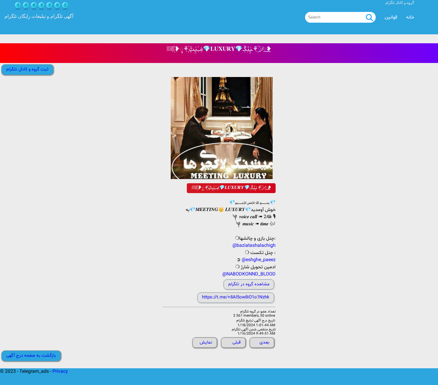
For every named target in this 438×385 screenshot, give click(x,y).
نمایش (206, 342)
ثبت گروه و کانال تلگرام (27, 69)
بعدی (264, 342)
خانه (410, 17)
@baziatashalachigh (254, 245)
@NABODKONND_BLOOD (249, 274)
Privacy (60, 371)
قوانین (391, 17)
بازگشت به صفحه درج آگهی (31, 355)
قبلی (236, 342)
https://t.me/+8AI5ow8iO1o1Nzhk (235, 297)
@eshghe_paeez (259, 260)
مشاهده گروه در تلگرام (248, 284)
